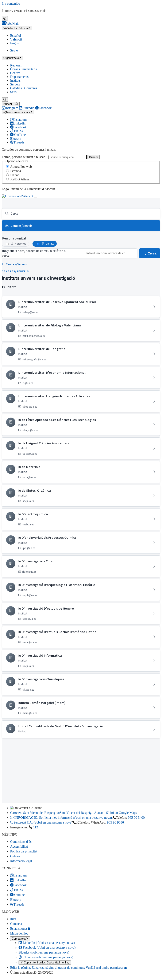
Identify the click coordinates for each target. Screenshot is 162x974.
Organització (11, 58)
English (15, 43)
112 (35, 827)
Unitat (14, 175)
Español (15, 35)
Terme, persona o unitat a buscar (23, 157)
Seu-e (14, 50)
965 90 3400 (136, 817)
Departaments (19, 76)
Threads (47, 957)
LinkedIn (48, 942)
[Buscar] (5, 99)
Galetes (15, 856)
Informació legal (21, 861)
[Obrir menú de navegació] (35, 197)
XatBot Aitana (20, 179)
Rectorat (15, 65)
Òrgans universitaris (23, 69)
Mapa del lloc (19, 933)
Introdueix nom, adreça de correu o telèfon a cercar (34, 253)
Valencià (16, 39)
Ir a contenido (11, 3)
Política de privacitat (23, 851)
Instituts (15, 80)
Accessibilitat (19, 846)
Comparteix (19, 938)
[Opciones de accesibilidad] (5, 18)
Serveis (15, 84)
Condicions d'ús (20, 841)
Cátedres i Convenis (23, 88)
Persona (15, 171)
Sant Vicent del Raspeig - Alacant (73, 812)
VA (15, 28)
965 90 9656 (115, 822)
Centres (15, 73)
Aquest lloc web (21, 166)
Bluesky (44, 952)
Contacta (16, 923)
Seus (13, 92)
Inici (13, 919)
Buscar (93, 157)
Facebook (49, 947)
